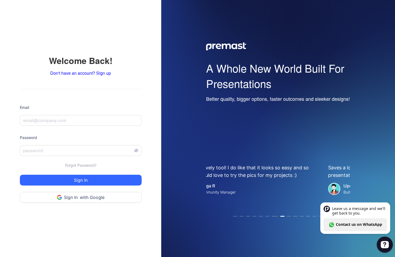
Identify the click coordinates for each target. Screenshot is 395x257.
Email (24, 107)
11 (302, 216)
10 (295, 216)
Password (28, 137)
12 (308, 216)
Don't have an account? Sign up (80, 73)
